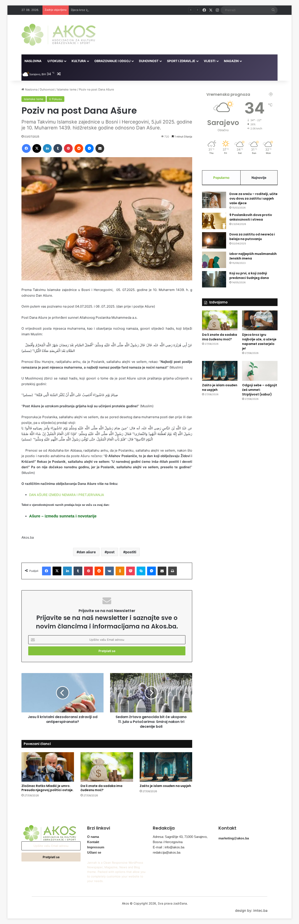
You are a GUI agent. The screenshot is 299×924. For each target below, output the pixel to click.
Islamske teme (67, 89)
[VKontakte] (109, 571)
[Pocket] (130, 571)
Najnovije (259, 178)
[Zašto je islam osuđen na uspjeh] (166, 767)
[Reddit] (78, 148)
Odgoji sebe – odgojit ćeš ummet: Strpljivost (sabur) (259, 390)
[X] (36, 148)
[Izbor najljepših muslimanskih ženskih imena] (214, 260)
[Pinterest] (68, 148)
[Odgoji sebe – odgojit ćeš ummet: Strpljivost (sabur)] (260, 371)
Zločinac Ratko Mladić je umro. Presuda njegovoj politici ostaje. (47, 788)
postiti (130, 552)
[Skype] (141, 571)
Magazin (231, 61)
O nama (93, 837)
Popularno (221, 178)
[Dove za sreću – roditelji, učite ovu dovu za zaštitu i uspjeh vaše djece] (214, 200)
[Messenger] (89, 148)
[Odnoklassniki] (120, 571)
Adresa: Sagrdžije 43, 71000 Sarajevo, (180, 837)
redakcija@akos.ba (166, 852)
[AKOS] (58, 35)
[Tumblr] (57, 148)
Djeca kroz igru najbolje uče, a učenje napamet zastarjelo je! (112, 10)
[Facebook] (26, 148)
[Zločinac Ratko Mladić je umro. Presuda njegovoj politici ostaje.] (47, 767)
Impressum (95, 847)
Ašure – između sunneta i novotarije (63, 516)
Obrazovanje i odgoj (112, 61)
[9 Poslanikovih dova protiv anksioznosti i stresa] (214, 221)
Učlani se (94, 852)
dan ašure (87, 552)
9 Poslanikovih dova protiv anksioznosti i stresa (250, 217)
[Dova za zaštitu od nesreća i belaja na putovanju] (214, 240)
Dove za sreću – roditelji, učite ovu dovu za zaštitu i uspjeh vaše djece (253, 198)
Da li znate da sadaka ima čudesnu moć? (101, 788)
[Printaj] (172, 571)
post (110, 552)
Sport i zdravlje (181, 61)
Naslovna (33, 61)
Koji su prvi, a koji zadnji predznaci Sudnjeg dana (249, 275)
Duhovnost (148, 61)
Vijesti (209, 61)
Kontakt (93, 842)
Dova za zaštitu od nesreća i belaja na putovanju (252, 236)
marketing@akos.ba (233, 838)
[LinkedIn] (47, 148)
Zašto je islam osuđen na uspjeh (165, 786)
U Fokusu (55, 61)
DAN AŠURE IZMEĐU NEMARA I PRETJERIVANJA (66, 495)
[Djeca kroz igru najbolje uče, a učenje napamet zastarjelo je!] (260, 320)
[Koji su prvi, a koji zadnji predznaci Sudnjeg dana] (214, 279)
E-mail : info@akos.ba (168, 847)
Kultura (79, 61)
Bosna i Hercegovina (168, 842)
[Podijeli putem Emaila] (99, 148)
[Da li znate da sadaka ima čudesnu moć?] (107, 767)
